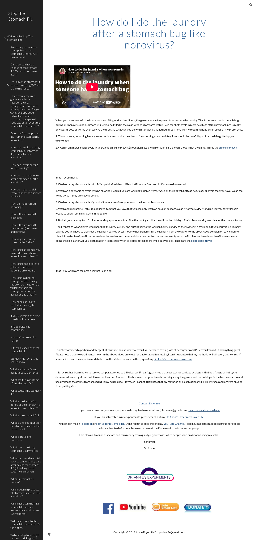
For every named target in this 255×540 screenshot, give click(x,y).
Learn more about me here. (204, 410)
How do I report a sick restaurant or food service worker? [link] (25, 193)
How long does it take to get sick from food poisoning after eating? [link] (24, 267)
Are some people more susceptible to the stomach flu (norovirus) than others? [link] (24, 52)
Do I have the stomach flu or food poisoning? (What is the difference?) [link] (25, 85)
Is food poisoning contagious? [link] (20, 328)
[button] (251, 5)
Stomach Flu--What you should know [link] (24, 360)
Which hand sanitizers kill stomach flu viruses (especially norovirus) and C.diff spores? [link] (25, 508)
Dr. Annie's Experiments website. (185, 416)
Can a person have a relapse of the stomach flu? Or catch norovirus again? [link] (23, 69)
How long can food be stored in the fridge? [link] (23, 240)
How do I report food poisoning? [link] (23, 205)
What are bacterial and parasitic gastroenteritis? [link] (24, 371)
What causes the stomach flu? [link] (25, 392)
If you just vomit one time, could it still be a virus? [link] (25, 317)
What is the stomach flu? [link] (24, 415)
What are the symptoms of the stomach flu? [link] (24, 381)
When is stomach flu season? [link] (22, 480)
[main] (149, 33)
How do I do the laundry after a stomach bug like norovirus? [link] (24, 179)
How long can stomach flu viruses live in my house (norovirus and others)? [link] (25, 253)
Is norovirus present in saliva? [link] (23, 339)
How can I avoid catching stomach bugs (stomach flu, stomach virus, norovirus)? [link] (25, 152)
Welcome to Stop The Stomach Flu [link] (20, 38)
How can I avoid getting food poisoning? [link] (24, 166)
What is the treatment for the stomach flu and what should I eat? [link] (25, 426)
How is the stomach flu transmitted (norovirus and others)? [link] (23, 228)
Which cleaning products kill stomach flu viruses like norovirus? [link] (25, 493)
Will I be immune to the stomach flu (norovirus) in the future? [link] (25, 524)
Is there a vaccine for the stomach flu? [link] (25, 349)
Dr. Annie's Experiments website (173, 359)
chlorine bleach (228, 147)
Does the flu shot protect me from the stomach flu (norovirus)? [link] (25, 137)
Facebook (86, 423)
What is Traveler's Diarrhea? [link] (20, 438)
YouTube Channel (174, 423)
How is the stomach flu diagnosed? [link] (23, 215)
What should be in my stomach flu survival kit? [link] (24, 449)
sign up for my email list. (110, 423)
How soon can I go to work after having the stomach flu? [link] (22, 305)
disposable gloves (201, 240)
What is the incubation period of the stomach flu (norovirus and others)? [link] (25, 405)
